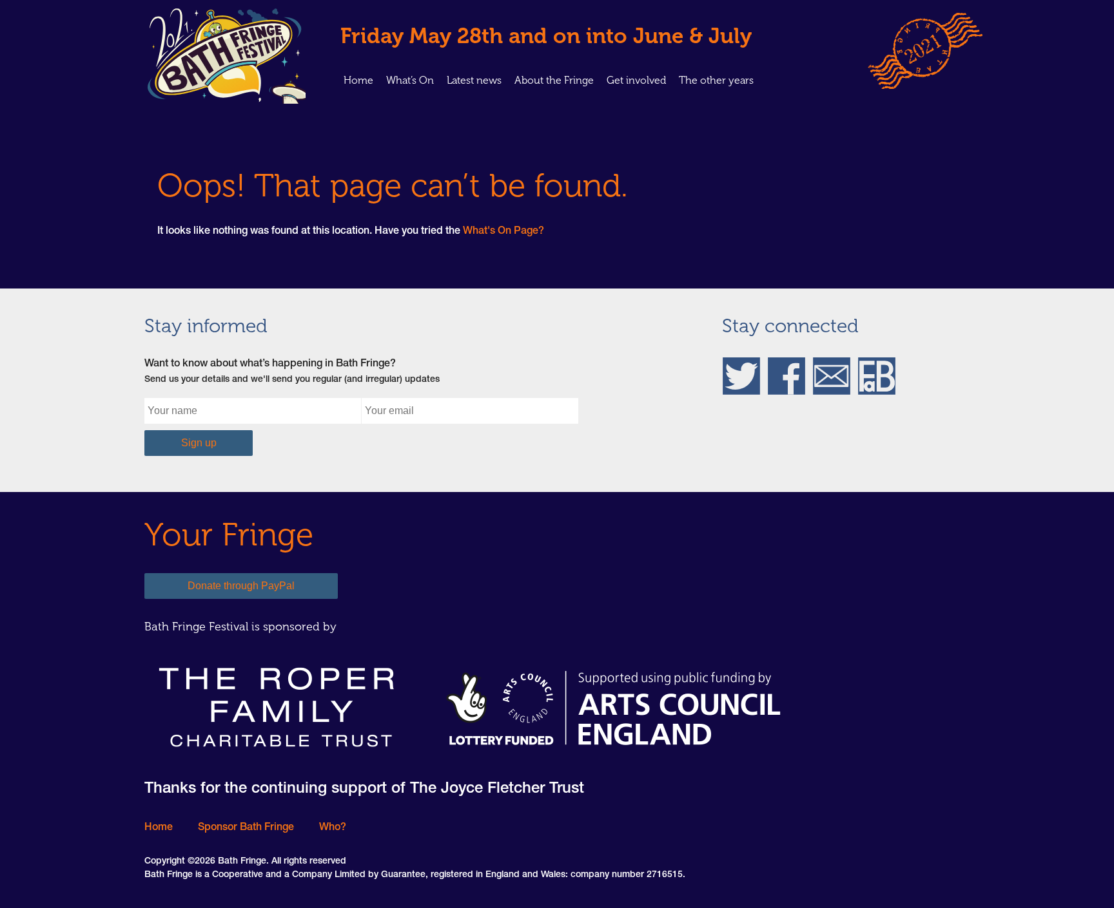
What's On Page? (503, 232)
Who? (332, 828)
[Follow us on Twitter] (741, 376)
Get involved (636, 80)
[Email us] (831, 376)
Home (358, 80)
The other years (716, 80)
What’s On (410, 80)
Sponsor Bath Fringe (246, 828)
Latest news (474, 80)
